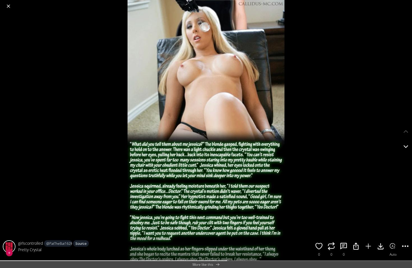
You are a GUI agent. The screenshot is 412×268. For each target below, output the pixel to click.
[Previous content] (405, 131)
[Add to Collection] (368, 247)
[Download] (381, 247)
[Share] (356, 247)
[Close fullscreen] (8, 6)
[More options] (405, 247)
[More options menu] (406, 3)
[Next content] (405, 146)
